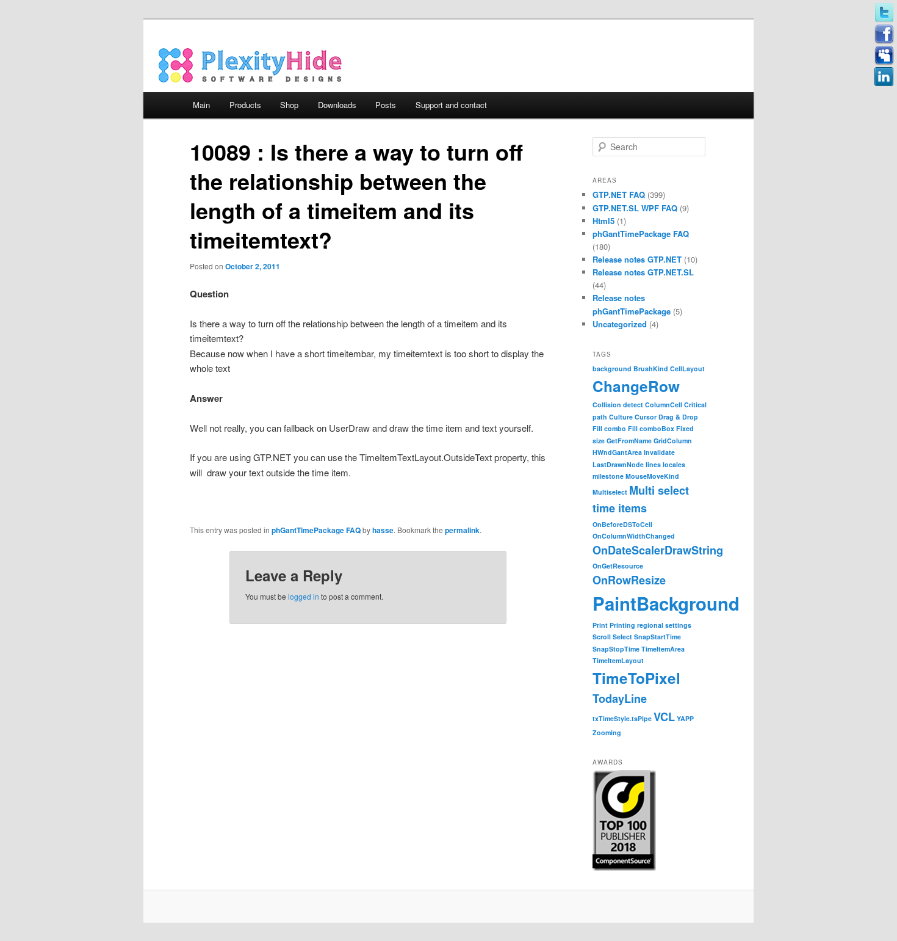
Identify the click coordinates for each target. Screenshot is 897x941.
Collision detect (618, 404)
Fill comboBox (651, 428)
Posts (385, 105)
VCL (664, 717)
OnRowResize (629, 580)
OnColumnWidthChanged (634, 535)
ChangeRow (636, 386)
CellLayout (687, 368)
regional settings (664, 625)
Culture (621, 416)
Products (245, 105)
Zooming (607, 732)
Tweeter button (884, 13)
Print (600, 625)
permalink (462, 530)
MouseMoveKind (652, 476)
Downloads (337, 105)
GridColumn (673, 440)
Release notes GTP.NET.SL (643, 272)
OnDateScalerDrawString (658, 550)
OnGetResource (618, 565)
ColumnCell (663, 404)
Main (201, 105)
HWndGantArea (617, 452)
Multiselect (610, 491)
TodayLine (620, 699)
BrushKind (650, 368)
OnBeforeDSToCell (622, 524)
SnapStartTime (657, 636)
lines (653, 464)
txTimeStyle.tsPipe (622, 718)
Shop (289, 105)
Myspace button (884, 55)
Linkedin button (884, 77)
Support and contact (451, 105)
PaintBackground (666, 603)
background (612, 368)
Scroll (602, 636)
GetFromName (629, 440)
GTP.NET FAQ (619, 194)
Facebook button (884, 34)
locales (674, 464)
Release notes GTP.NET (637, 259)
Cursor (646, 416)
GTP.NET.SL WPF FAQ (635, 208)
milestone (608, 476)
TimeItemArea (663, 648)
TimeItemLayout (618, 660)
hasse (383, 530)
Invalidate (659, 452)
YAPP (685, 718)
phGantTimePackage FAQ (316, 530)
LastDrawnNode (618, 464)
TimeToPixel (636, 677)
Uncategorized (620, 324)
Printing (622, 625)
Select (622, 636)
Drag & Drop (678, 416)
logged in (303, 596)
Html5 (603, 221)
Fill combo (609, 428)
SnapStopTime (616, 648)
